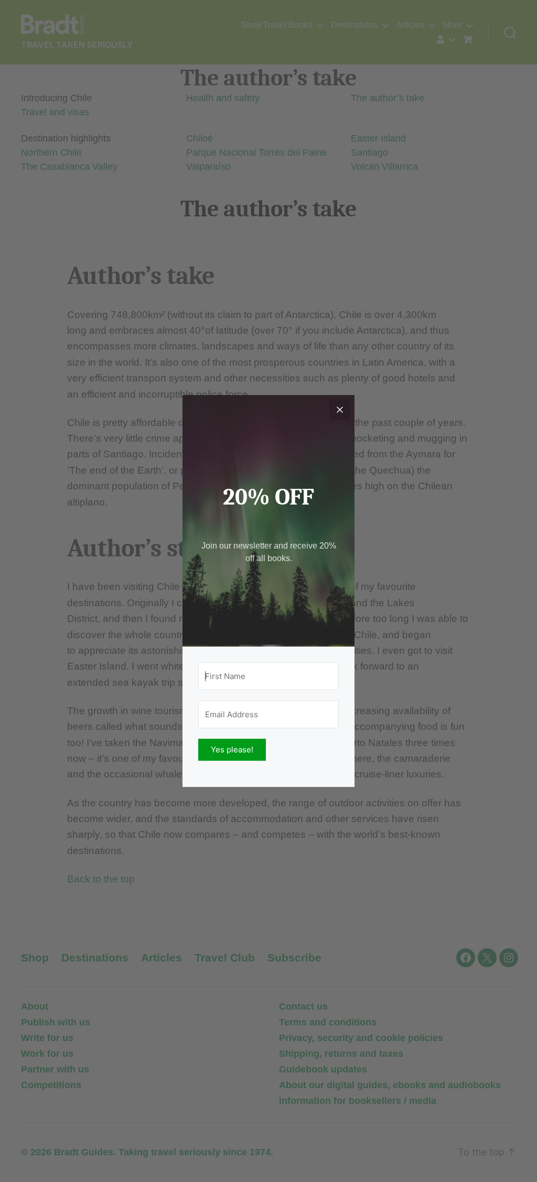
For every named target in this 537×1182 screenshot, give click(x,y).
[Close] (339, 409)
